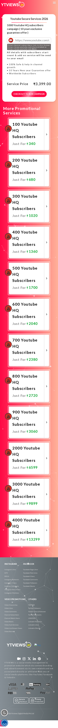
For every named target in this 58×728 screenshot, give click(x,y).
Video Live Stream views (13, 628)
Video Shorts (8, 621)
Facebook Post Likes (30, 573)
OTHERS (32, 599)
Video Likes (8, 608)
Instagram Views (10, 583)
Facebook (28, 564)
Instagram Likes (10, 569)
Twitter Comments (34, 615)
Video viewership (10, 605)
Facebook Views (29, 576)
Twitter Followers (34, 608)
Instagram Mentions (11, 593)
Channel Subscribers (11, 615)
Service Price (17, 83)
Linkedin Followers (35, 621)
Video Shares (9, 631)
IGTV (6, 573)
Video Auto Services (11, 625)
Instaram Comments (11, 586)
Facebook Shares (29, 586)
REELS (6, 576)
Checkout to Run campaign (29, 94)
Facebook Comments (30, 579)
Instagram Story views (12, 589)
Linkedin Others (34, 628)
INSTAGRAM (10, 564)
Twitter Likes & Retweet (37, 611)
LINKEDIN (32, 618)
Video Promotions (15, 599)
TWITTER (31, 605)
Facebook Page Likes (30, 569)
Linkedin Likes (33, 625)
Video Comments (10, 611)
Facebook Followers (30, 583)
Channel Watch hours (12, 618)
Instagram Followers (11, 579)
